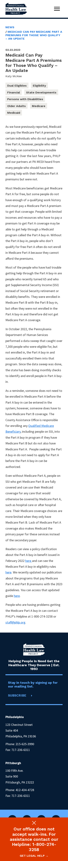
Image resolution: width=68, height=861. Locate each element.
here (28, 561)
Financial (13, 92)
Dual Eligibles (17, 85)
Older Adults (16, 106)
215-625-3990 (25, 744)
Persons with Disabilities (25, 99)
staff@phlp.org (15, 622)
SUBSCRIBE (17, 695)
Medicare (38, 106)
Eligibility (39, 85)
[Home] (16, 9)
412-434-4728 (25, 790)
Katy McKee (13, 76)
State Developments (41, 92)
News (9, 27)
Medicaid (13, 112)
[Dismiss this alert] (34, 823)
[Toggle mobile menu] (57, 8)
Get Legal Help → (34, 855)
